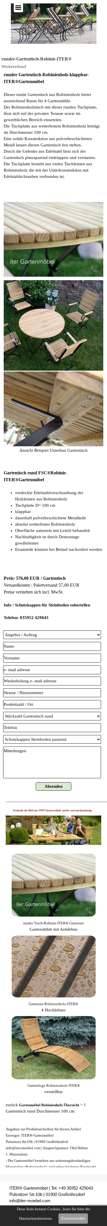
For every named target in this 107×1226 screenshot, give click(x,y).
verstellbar (53, 1091)
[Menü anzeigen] (18, 7)
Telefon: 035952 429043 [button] (26, 617)
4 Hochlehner (53, 1010)
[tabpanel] (53, 135)
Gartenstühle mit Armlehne (54, 929)
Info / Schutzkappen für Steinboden (36, 605)
